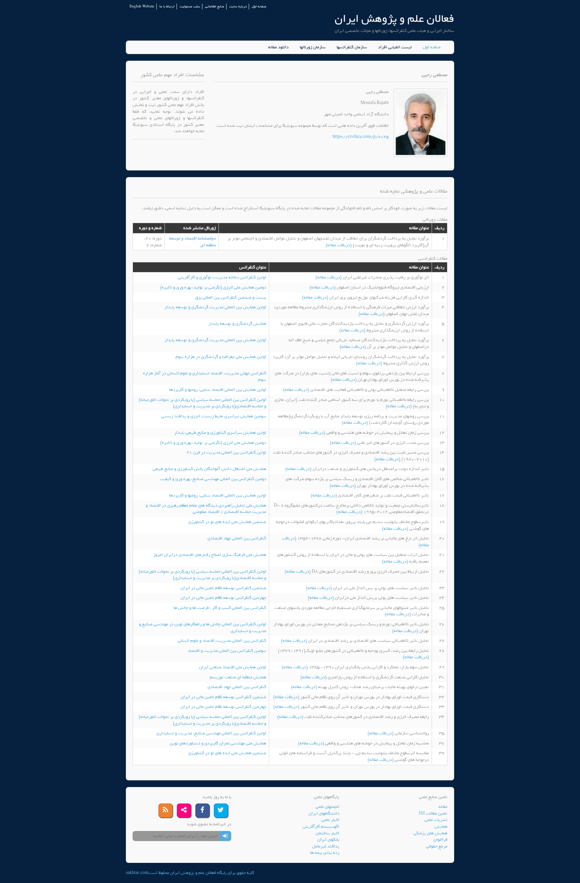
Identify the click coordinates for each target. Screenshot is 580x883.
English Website (142, 6)
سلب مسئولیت (190, 6)
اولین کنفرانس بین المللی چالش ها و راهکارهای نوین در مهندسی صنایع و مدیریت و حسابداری (202, 627)
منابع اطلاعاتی (214, 6)
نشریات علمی (436, 819)
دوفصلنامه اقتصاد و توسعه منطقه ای (192, 242)
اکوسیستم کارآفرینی (321, 826)
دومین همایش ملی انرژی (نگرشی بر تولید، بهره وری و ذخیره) (213, 287)
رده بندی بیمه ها (324, 852)
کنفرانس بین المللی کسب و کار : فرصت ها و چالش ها (220, 607)
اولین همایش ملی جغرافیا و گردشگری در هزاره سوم (221, 356)
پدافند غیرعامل (325, 846)
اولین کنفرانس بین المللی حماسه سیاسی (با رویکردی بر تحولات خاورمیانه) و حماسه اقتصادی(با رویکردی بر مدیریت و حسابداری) (202, 403)
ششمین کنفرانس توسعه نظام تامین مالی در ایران (223, 587)
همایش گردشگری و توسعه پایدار (237, 323)
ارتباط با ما (167, 6)
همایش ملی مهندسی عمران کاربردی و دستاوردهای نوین (218, 743)
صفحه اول (259, 6)
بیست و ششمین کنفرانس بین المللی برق (230, 297)
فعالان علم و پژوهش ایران (394, 18)
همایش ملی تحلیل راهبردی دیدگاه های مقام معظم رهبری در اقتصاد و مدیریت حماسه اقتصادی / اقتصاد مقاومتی (206, 509)
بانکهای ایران (328, 839)
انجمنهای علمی (327, 806)
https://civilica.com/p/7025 (361, 136)
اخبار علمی (330, 819)
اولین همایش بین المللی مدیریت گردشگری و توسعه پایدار (215, 307)
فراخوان (440, 839)
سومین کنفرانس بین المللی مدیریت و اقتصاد (227, 650)
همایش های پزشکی (430, 833)
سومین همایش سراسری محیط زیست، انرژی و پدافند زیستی (213, 416)
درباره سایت (238, 6)
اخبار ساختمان (327, 833)
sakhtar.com (137, 872)
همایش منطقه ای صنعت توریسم (238, 677)
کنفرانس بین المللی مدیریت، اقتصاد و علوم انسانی (222, 640)
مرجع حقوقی (436, 846)
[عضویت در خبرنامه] (225, 836)
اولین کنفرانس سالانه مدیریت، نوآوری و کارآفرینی (222, 277)
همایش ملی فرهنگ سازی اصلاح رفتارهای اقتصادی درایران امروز (209, 554)
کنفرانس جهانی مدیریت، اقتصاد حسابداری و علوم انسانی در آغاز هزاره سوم (204, 376)
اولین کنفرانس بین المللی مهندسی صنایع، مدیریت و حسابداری (211, 733)
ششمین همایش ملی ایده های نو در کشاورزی (227, 521)
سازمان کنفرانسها (352, 47)
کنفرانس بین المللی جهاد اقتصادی (236, 538)
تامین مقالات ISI (433, 813)
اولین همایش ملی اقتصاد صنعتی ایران (232, 667)
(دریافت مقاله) (339, 245)
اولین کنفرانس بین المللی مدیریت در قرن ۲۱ (226, 452)
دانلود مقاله (278, 47)
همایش (441, 826)
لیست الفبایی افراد (395, 47)
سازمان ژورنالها (313, 47)
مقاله (443, 806)
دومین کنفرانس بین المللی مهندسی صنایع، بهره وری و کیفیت (213, 478)
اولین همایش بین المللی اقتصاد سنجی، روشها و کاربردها (217, 389)
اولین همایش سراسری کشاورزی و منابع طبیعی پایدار (220, 432)
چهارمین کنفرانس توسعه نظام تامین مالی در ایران (223, 597)
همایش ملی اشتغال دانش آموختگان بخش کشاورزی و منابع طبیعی (209, 468)
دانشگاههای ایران (323, 813)
